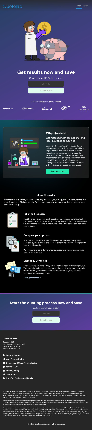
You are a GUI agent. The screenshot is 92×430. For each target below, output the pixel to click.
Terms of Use (12, 367)
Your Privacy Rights (15, 359)
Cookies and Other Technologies (21, 363)
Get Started (57, 171)
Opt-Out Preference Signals (19, 378)
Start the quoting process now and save (46, 303)
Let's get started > (32, 277)
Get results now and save (46, 72)
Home (85, 5)
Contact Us (11, 374)
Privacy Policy (12, 370)
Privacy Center (13, 355)
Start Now (46, 90)
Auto (79, 5)
